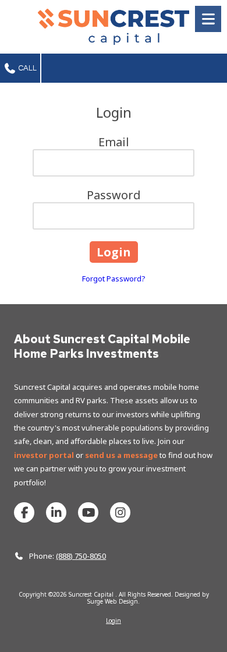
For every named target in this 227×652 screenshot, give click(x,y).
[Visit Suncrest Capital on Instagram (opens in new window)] (120, 512)
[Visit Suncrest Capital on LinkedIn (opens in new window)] (56, 512)
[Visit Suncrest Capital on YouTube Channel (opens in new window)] (88, 512)
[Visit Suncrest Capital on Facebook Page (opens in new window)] (24, 512)
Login (113, 620)
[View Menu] (208, 19)
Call (27, 68)
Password (114, 195)
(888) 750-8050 (81, 556)
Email (113, 142)
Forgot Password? (114, 278)
